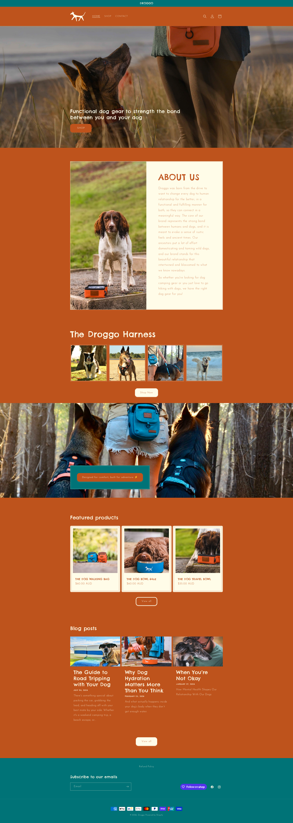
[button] (205, 16)
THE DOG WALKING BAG (92, 579)
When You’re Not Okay (192, 675)
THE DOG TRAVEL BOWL (194, 579)
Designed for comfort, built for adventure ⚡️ (110, 477)
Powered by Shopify (154, 815)
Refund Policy (146, 766)
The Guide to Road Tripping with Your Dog (92, 678)
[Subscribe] (127, 787)
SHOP (81, 128)
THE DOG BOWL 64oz (141, 579)
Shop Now (146, 392)
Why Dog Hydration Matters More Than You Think (144, 681)
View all (146, 601)
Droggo (141, 815)
